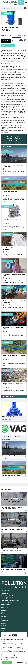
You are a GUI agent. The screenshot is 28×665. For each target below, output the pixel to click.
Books (2, 630)
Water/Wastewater (16, 37)
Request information (9, 45)
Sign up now (20, 2)
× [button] (26, 638)
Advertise (3, 625)
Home (2, 618)
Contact (3, 628)
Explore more (4, 510)
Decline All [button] (20, 662)
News (2, 622)
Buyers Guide (4, 620)
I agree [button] (7, 662)
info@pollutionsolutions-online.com (11, 600)
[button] (1, 655)
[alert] (14, 651)
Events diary (4, 627)
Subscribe (3, 623)
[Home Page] (9, 2)
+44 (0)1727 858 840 (8, 595)
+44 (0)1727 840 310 (8, 598)
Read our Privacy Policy (20, 652)
